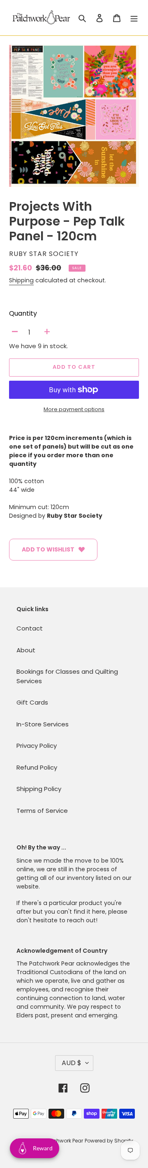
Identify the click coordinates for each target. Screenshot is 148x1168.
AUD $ (71, 1063)
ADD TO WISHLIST (48, 549)
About (25, 650)
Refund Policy (36, 767)
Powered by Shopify (109, 1140)
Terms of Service (42, 810)
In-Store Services (42, 724)
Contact (29, 628)
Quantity (23, 313)
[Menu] (134, 18)
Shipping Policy (38, 788)
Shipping (21, 280)
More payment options (74, 409)
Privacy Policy (36, 745)
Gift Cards (32, 702)
